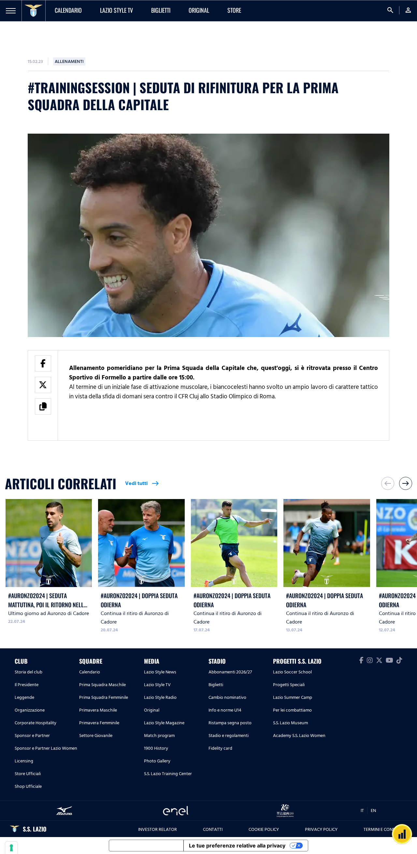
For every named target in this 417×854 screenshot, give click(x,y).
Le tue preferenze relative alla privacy (237, 845)
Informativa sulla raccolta (146, 845)
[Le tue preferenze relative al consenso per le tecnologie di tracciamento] (11, 848)
